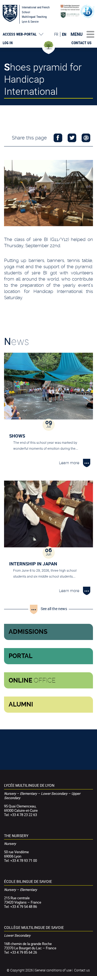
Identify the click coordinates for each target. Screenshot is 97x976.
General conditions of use (53, 970)
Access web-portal (20, 34)
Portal (21, 656)
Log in (8, 42)
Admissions (28, 631)
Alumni (21, 704)
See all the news (54, 608)
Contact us (81, 42)
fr (56, 34)
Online (32, 680)
